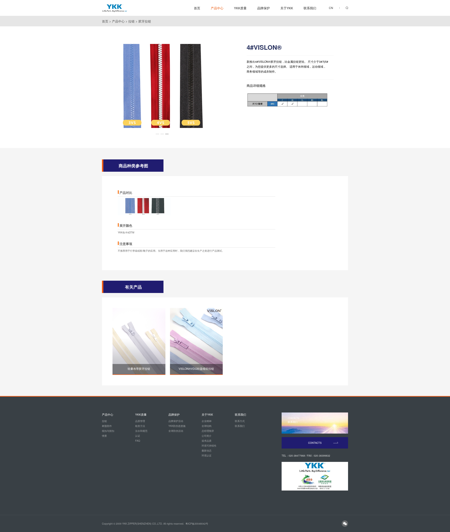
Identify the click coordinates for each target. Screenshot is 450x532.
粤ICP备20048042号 (196, 523)
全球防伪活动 (175, 431)
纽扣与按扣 (108, 431)
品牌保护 (263, 8)
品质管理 (140, 421)
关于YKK (286, 8)
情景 (104, 435)
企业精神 (206, 421)
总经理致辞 (208, 431)
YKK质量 (240, 8)
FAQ (137, 440)
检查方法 (140, 426)
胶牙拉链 (144, 21)
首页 (197, 8)
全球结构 (206, 426)
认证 (137, 435)
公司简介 (206, 435)
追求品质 (206, 440)
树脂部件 (107, 426)
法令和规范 (141, 431)
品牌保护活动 (175, 421)
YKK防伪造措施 (176, 426)
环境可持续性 (209, 445)
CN (331, 8)
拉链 (131, 21)
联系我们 (310, 8)
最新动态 (206, 450)
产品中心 (217, 8)
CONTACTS (315, 442)
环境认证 (206, 455)
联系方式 (240, 421)
